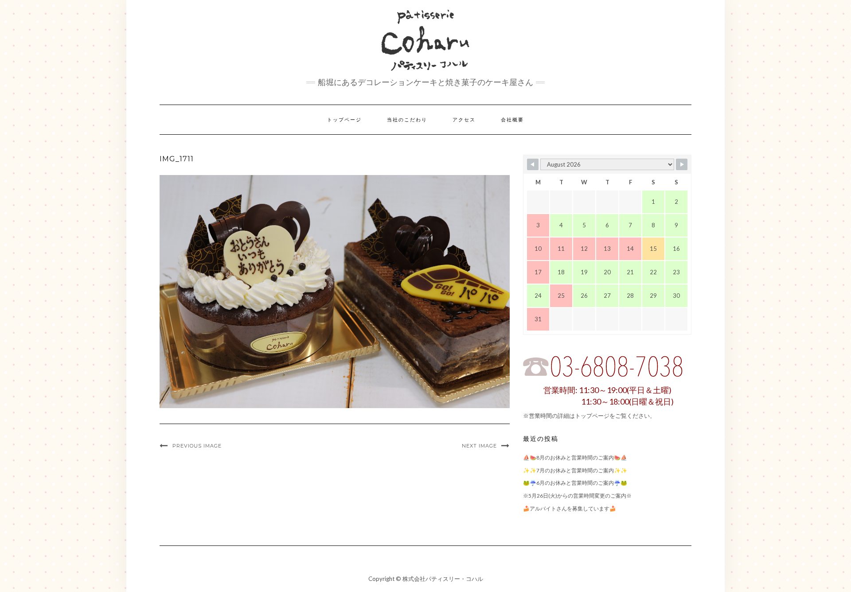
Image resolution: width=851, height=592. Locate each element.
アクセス (464, 120)
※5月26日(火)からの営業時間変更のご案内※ (577, 495)
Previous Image (197, 446)
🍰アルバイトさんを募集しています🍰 (569, 508)
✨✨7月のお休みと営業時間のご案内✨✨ (575, 470)
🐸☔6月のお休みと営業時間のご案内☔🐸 (575, 482)
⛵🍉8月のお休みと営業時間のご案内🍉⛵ (575, 457)
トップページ (344, 120)
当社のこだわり (407, 120)
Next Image (479, 446)
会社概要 (512, 120)
